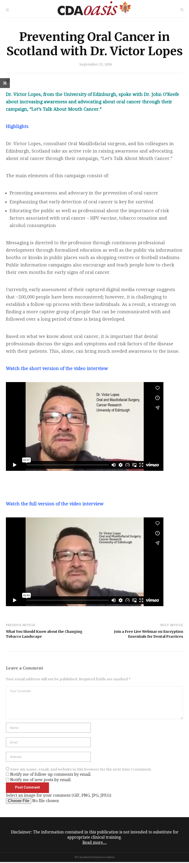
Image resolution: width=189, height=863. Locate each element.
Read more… (94, 842)
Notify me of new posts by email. (40, 779)
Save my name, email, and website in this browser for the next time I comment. (81, 769)
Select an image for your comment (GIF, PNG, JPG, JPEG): (59, 795)
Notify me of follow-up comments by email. (50, 774)
